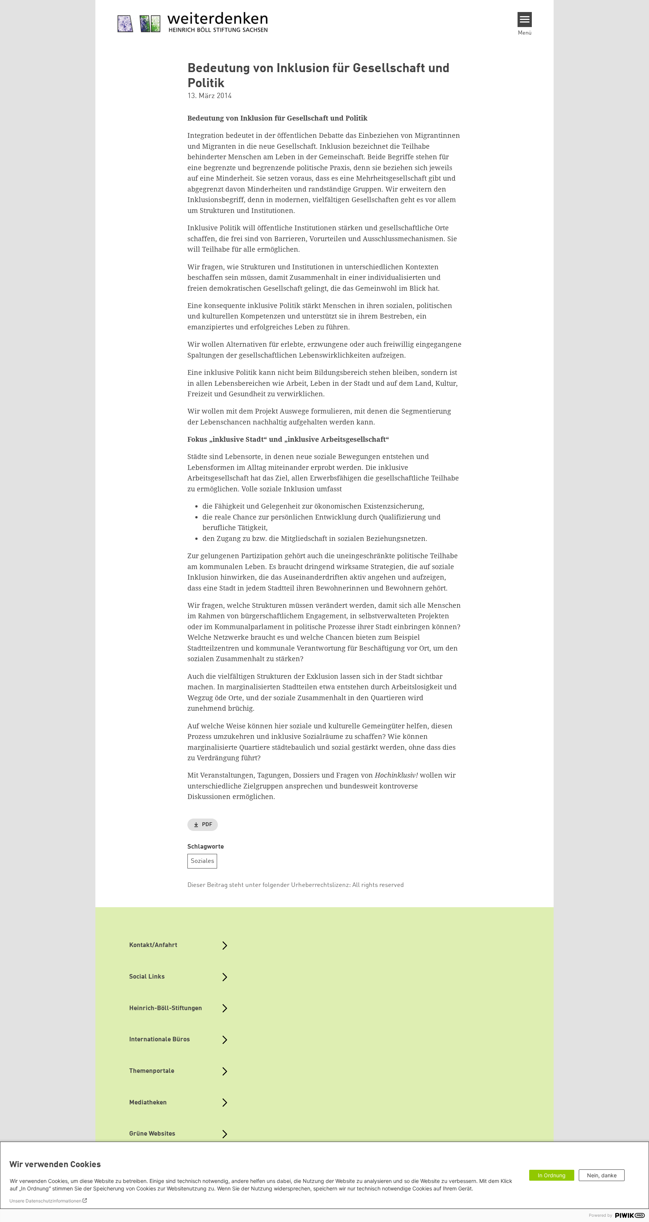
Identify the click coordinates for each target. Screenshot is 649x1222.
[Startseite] (193, 22)
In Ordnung (552, 1175)
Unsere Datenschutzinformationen (45, 1201)
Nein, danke (602, 1175)
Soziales (202, 861)
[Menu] (525, 19)
